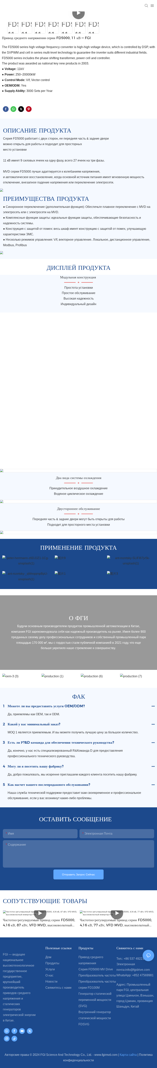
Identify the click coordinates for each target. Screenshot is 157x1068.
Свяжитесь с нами (58, 987)
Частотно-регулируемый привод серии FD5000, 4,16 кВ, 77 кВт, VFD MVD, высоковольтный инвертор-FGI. (116, 923)
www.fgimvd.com (106, 1054)
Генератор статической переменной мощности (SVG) (94, 1000)
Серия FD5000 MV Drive (95, 969)
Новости (51, 981)
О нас (49, 975)
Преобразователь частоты (97, 975)
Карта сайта (128, 1054)
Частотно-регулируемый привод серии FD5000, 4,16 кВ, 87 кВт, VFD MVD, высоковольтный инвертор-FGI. (39, 923)
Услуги (50, 969)
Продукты (52, 963)
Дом (48, 957)
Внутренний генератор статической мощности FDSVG (94, 1018)
